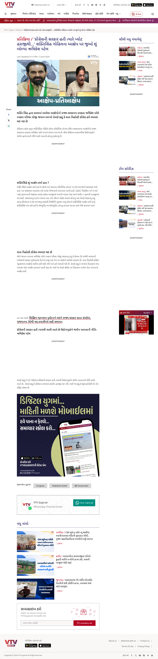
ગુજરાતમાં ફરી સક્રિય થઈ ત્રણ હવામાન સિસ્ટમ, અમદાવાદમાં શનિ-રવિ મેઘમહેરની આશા (145, 81)
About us (113, 641)
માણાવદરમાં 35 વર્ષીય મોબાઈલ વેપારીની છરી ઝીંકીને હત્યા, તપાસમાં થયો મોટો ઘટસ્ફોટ (74, 583)
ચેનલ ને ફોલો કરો (86, 503)
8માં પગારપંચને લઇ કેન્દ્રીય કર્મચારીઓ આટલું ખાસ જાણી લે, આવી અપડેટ (145, 66)
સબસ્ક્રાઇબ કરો (86, 623)
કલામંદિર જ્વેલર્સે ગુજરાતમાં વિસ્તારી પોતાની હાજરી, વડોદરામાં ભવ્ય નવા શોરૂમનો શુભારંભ (145, 53)
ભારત (140, 70)
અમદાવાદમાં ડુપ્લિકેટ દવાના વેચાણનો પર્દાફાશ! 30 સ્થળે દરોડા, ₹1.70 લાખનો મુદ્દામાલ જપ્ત (46, 20)
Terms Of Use (127, 646)
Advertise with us (128, 641)
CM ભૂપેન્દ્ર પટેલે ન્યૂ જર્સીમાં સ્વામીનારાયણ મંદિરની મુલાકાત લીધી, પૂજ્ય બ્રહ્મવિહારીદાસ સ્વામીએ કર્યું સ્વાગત (74, 536)
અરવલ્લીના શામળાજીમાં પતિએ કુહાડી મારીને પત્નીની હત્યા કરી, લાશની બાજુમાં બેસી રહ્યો (73, 560)
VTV (6, 30)
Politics (19, 30)
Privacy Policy (144, 646)
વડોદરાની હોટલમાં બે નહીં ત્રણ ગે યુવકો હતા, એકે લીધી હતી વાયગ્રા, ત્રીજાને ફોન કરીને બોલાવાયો (145, 225)
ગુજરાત (11, 30)
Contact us (145, 641)
